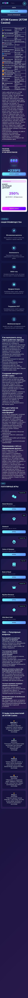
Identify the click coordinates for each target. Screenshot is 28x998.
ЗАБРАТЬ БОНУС (14, 174)
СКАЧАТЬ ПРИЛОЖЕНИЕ (14, 15)
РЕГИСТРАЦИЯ (14, 11)
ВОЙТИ (14, 7)
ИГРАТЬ (14, 509)
